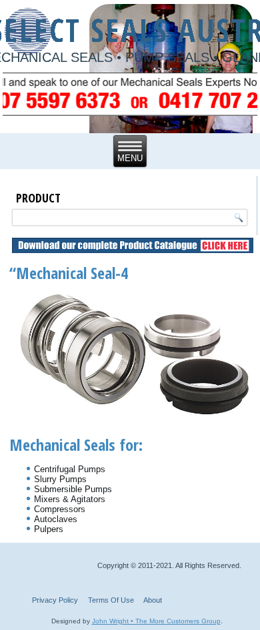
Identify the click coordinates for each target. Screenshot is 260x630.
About (152, 600)
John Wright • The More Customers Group (156, 621)
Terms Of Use (111, 600)
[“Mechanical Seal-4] (134, 417)
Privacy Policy (55, 600)
